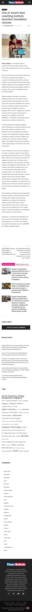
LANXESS (24, 427)
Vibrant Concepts (24, 451)
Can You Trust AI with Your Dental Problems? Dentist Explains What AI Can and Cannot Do (14, 354)
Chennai (13, 404)
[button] (3, 2)
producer (8, 445)
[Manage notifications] (27, 608)
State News (7, 538)
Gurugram (26, 412)
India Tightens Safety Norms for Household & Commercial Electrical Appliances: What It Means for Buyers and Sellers (16, 370)
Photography (7, 515)
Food (5, 500)
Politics (6, 519)
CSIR (13, 406)
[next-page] (6, 316)
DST (17, 409)
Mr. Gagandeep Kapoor (9, 433)
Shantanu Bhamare (7, 451)
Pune (14, 445)
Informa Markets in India (7, 424)
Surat (15, 451)
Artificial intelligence (12, 401)
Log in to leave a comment (16, 327)
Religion (6, 525)
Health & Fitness (8, 506)
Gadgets (6, 503)
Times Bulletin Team (8, 25)
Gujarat (21, 412)
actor (3, 401)
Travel (5, 544)
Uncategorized (8, 547)
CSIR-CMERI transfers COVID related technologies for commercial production (8, 251)
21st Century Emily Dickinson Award (13, 397)
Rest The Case (7, 448)
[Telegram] (20, 30)
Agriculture (7, 471)
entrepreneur (5, 412)
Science (6, 528)
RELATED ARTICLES (8, 264)
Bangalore (25, 401)
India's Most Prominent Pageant (11, 418)
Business (6, 484)
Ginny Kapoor (14, 412)
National (6, 512)
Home (3, 7)
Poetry (4, 445)
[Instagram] (13, 593)
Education (8, 7)
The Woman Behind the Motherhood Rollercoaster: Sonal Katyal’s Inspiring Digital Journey (14, 377)
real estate (20, 445)
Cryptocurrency (6, 406)
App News (7, 474)
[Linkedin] (16, 30)
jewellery (16, 424)
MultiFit (18, 436)
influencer (19, 421)
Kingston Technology (11, 427)
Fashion (6, 493)
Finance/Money (8, 496)
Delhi (16, 406)
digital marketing (8, 409)
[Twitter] (7, 30)
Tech (5, 541)
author (20, 401)
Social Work (7, 531)
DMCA (24, 603)
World (5, 550)
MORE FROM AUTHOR (22, 264)
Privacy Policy (9, 605)
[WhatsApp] (12, 30)
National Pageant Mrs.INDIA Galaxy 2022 (14, 442)
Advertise (12, 603)
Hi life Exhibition (7, 415)
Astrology (6, 477)
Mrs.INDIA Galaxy (21, 433)
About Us (6, 603)
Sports (6, 534)
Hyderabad (17, 415)
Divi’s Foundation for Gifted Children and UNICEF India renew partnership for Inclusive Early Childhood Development (21, 288)
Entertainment (8, 490)
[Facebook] (3, 30)
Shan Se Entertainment (18, 448)
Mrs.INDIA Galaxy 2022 (8, 436)
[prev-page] (3, 316)
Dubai (20, 409)
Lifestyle (6, 509)
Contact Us (19, 603)
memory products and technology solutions (13, 430)
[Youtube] (23, 594)
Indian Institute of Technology (9, 421)
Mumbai (25, 436)
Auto (5, 481)
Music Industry (5, 439)
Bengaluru (5, 404)
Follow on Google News (20, 605)
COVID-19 (19, 404)
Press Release (8, 522)
